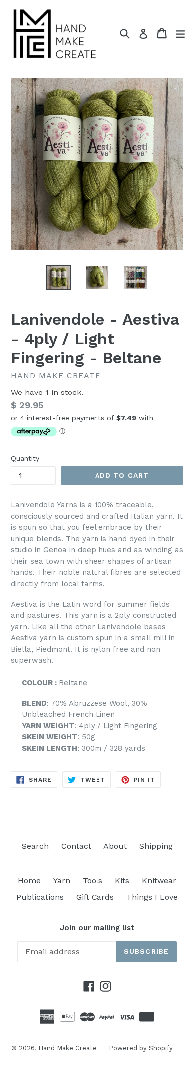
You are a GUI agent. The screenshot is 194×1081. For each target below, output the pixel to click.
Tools (92, 880)
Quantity (25, 458)
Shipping (156, 846)
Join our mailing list (97, 927)
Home (29, 880)
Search (35, 846)
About (115, 846)
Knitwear (159, 880)
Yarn (61, 880)
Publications (40, 897)
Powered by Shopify (141, 1048)
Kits (122, 880)
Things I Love (152, 897)
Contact (76, 846)
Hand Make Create (67, 1048)
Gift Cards (95, 897)
